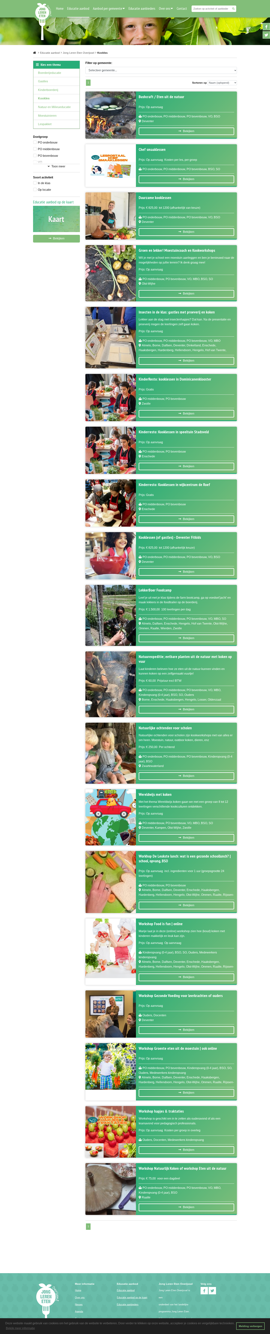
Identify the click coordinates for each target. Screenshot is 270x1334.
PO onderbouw (47, 142)
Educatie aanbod (78, 8)
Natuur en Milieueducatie (54, 107)
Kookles (44, 98)
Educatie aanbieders (142, 8)
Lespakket (44, 124)
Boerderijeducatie (49, 72)
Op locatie (44, 189)
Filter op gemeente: (98, 62)
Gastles (43, 81)
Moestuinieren (47, 115)
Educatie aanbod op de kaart (132, 1297)
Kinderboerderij (48, 90)
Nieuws (79, 1304)
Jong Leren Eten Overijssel (78, 52)
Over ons (164, 8)
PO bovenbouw (48, 155)
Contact (182, 8)
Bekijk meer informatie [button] (20, 1328)
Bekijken (58, 238)
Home (60, 8)
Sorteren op (199, 82)
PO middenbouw (49, 149)
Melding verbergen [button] (250, 1326)
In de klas (44, 183)
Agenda (79, 1311)
